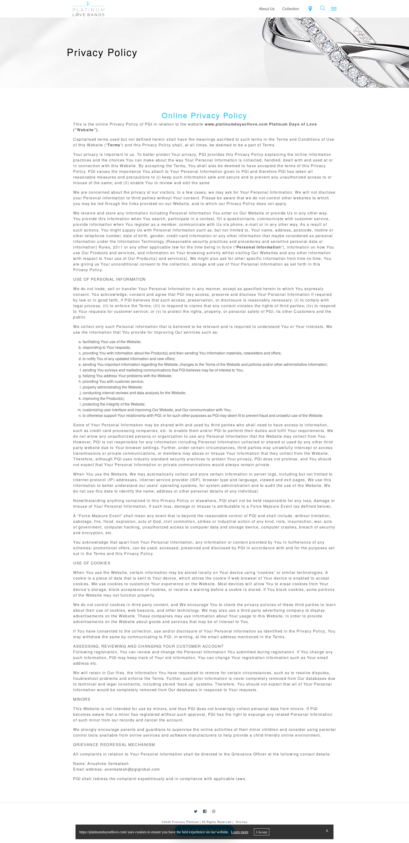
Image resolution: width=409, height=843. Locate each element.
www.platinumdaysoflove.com (236, 124)
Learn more (239, 832)
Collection (290, 8)
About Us (267, 8)
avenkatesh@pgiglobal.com (132, 769)
